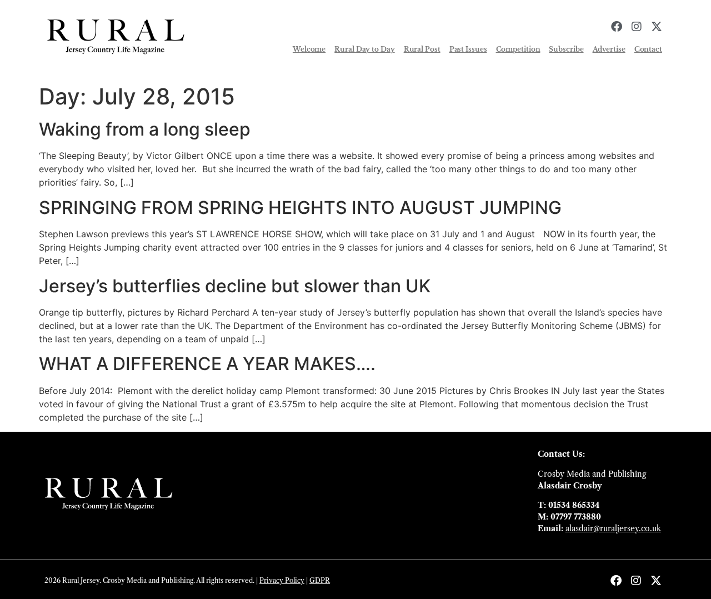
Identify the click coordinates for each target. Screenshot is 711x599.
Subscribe (566, 49)
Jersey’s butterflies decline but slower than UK (234, 286)
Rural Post (422, 49)
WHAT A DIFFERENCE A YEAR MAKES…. (207, 364)
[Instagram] (637, 27)
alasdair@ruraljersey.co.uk (613, 528)
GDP (317, 580)
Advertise (609, 49)
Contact (648, 49)
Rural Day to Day (364, 49)
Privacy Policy (281, 580)
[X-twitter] (657, 27)
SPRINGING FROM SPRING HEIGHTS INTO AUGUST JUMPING (300, 207)
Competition (518, 49)
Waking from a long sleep (145, 129)
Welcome (309, 49)
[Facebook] (617, 27)
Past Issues (468, 49)
